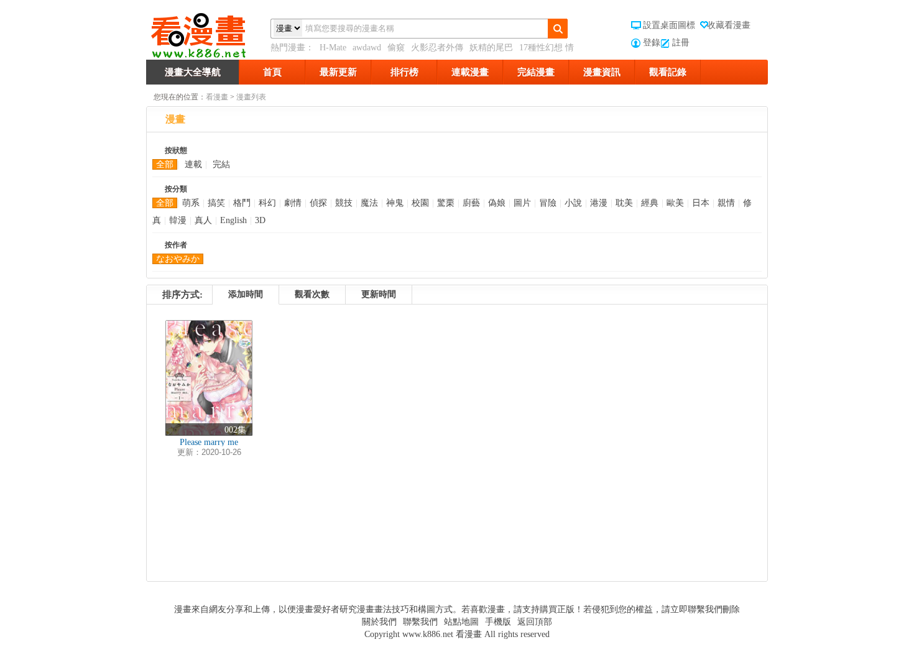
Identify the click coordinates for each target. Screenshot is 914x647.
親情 (726, 203)
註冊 (681, 42)
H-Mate (333, 47)
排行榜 (404, 72)
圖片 (522, 203)
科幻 (267, 203)
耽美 (624, 203)
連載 (193, 164)
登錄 (651, 42)
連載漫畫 (470, 72)
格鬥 (242, 203)
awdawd (367, 47)
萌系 (191, 203)
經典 (649, 203)
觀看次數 (312, 294)
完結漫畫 (536, 72)
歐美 (675, 203)
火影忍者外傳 (437, 47)
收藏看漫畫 (728, 25)
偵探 (318, 203)
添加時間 (245, 294)
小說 (573, 203)
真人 (203, 220)
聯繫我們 (420, 621)
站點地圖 (461, 621)
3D (260, 220)
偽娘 (496, 203)
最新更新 (338, 72)
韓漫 (178, 220)
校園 (420, 203)
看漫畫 (217, 97)
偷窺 (396, 47)
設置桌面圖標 (669, 25)
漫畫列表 (251, 97)
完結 (221, 164)
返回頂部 (534, 621)
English (233, 220)
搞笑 (216, 203)
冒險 (547, 203)
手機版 (498, 621)
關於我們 (379, 621)
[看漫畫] (208, 33)
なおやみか (178, 259)
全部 (164, 164)
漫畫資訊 (602, 72)
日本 (700, 203)
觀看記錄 (667, 72)
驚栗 (446, 203)
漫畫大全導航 (193, 72)
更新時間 (378, 294)
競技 (344, 203)
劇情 (293, 203)
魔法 (369, 203)
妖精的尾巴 (491, 47)
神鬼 (395, 203)
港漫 (598, 203)
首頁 (272, 72)
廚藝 (471, 203)
